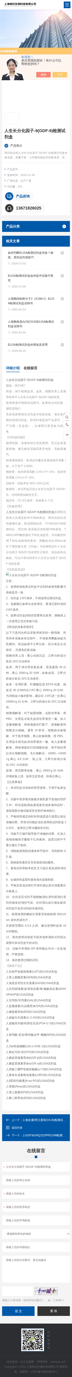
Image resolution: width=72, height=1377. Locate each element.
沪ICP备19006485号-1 (44, 1371)
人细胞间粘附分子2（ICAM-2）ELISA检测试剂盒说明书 (31, 301)
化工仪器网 (27, 1361)
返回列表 (17, 1127)
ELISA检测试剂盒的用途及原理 (28, 344)
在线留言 (30, 368)
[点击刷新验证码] (46, 1291)
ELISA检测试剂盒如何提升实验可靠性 (30, 278)
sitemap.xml (58, 1361)
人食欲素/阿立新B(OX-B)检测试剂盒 (45, 1120)
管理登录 (42, 1361)
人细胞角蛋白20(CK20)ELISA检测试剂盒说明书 (31, 324)
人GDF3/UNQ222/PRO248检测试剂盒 (46, 1135)
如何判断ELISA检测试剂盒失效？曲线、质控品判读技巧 (30, 255)
